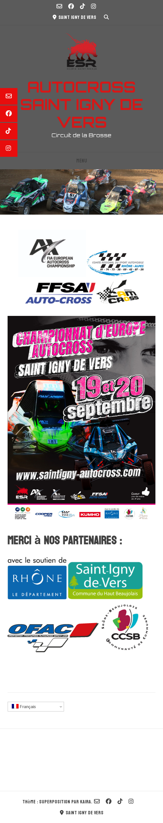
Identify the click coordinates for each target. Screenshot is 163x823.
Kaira (85, 801)
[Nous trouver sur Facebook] (71, 7)
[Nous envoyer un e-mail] (59, 7)
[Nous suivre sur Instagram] (93, 7)
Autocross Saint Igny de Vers (81, 104)
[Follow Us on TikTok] (82, 7)
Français (27, 706)
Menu (81, 161)
